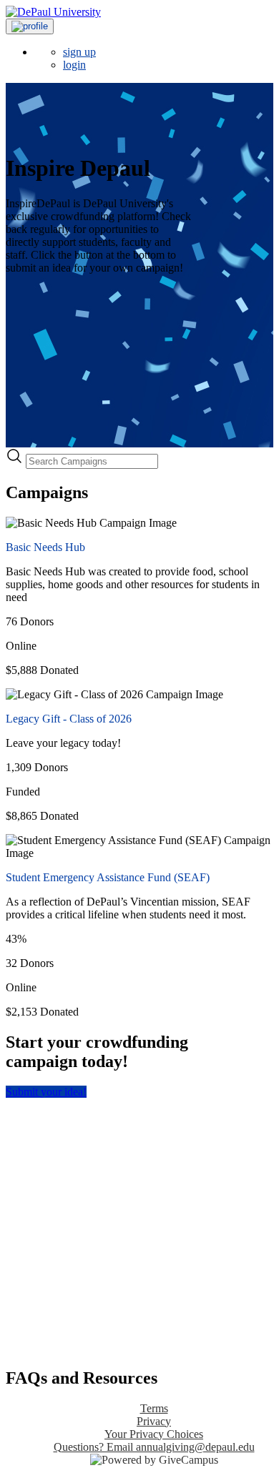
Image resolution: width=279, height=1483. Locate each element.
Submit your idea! (46, 1092)
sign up (79, 52)
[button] (30, 26)
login (74, 65)
